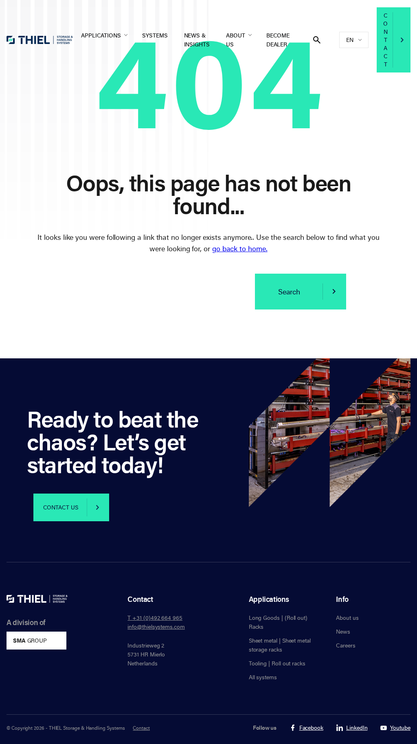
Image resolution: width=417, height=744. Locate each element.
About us (235, 39)
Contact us (60, 507)
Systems (155, 35)
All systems (263, 677)
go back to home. (240, 248)
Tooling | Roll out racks (277, 663)
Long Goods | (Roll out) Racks (278, 622)
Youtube (400, 727)
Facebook (311, 727)
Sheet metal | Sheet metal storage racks (280, 644)
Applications (101, 35)
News (343, 631)
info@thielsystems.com (156, 626)
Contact (385, 39)
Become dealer (278, 39)
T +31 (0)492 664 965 (154, 617)
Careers (346, 645)
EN (349, 40)
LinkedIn (356, 727)
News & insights (197, 39)
